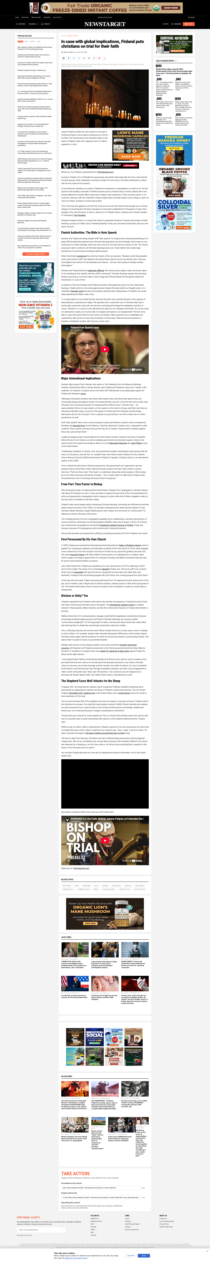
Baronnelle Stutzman (118, 443)
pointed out (82, 256)
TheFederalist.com (105, 172)
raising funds (124, 693)
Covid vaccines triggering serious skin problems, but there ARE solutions (104, 997)
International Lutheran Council (121, 605)
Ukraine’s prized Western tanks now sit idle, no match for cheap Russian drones (34, 56)
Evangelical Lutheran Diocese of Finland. (116, 525)
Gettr (92, 1224)
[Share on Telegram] (79, 58)
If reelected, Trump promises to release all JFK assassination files (74, 996)
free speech (98, 64)
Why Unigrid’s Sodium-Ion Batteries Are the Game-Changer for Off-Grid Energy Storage (35, 48)
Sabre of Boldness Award (130, 545)
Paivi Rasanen (80, 215)
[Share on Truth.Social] (94, 58)
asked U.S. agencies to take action (114, 651)
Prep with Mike (36, 17)
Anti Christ (69, 64)
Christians (80, 64)
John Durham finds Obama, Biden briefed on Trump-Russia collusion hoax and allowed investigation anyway (104, 964)
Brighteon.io (95, 1218)
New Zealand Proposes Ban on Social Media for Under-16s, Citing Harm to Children (34, 247)
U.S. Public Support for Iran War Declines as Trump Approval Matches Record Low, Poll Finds (35, 152)
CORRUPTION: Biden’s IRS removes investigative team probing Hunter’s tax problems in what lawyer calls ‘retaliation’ (73, 964)
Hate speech (113, 64)
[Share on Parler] (89, 58)
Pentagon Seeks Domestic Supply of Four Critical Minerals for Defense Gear (35, 214)
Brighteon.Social (96, 1221)
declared (105, 569)
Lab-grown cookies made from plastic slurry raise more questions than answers (35, 63)
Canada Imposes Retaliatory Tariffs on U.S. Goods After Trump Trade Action (35, 100)
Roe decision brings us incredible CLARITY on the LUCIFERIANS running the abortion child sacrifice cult (134, 1104)
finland (91, 64)
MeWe (93, 1229)
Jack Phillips (136, 443)
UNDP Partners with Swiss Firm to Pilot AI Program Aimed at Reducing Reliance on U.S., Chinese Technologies (35, 161)
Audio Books (57, 17)
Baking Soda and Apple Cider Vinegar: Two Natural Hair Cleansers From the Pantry (33, 189)
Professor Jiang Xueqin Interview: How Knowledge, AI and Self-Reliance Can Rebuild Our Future (164, 121)
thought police (87, 66)
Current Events (72, 36)
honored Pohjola (77, 555)
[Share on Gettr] (99, 58)
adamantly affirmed (96, 270)
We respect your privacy (24, 1235)
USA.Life (93, 1235)
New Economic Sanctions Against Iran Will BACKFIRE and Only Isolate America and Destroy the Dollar (183, 121)
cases (83, 393)
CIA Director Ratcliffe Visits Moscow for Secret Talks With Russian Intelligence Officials (34, 77)
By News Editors (68, 52)
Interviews (46, 17)
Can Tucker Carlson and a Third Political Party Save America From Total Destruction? (164, 104)
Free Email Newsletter (166, 1221)
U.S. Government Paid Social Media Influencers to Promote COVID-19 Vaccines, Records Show (35, 92)
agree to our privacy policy (76, 1258)
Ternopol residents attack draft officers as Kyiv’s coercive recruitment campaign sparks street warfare (34, 238)
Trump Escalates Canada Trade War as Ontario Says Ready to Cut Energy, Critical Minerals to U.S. (35, 229)
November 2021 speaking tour (82, 693)
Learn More (131, 1256)
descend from (79, 425)
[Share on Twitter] (74, 58)
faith (86, 64)
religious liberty (66, 66)
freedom (106, 64)
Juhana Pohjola (133, 64)
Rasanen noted (77, 291)
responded (78, 572)
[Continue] (63, 1230)
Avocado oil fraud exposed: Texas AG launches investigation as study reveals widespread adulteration (34, 143)
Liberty (141, 64)
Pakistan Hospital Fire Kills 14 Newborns (32, 70)
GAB (92, 1232)
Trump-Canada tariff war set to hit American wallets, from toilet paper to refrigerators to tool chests (34, 170)
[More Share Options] (104, 58)
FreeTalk (93, 1227)
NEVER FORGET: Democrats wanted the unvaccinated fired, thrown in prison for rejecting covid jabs (133, 964)
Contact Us (163, 1218)
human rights (122, 64)
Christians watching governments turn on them (105, 733)
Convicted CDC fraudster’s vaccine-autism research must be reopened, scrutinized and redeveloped (33, 134)
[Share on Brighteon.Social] (63, 58)
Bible (75, 64)
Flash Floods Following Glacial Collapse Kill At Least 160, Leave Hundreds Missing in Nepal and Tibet (35, 109)
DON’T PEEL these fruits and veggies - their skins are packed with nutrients (34, 196)
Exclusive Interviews (132, 1229)
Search (192, 17)
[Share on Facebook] (68, 58)
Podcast (128, 1227)
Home (17, 17)
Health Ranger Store (166, 1227)
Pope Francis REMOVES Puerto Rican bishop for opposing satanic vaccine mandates (120, 1139)
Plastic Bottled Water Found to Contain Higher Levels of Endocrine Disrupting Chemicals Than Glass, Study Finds (34, 205)
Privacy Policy (164, 1224)
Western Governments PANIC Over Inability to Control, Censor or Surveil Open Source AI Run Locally (183, 86)
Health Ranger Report (165, 61)
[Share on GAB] (84, 58)
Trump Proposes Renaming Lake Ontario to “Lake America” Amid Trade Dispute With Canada (35, 85)
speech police (76, 66)
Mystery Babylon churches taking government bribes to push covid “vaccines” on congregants (74, 1139)
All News (128, 1221)
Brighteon (25, 17)
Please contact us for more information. (74, 1208)
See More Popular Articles (35, 254)
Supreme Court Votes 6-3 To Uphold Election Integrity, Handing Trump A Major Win (33, 125)
